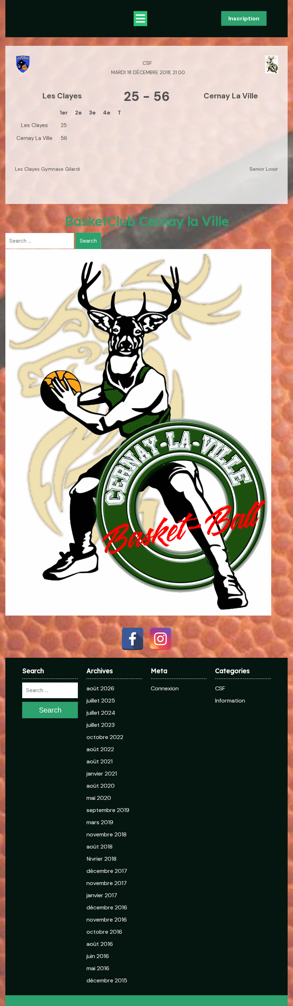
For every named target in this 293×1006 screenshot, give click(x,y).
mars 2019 (99, 822)
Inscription (243, 18)
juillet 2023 (100, 725)
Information (230, 700)
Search (88, 240)
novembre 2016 (106, 919)
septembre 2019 (107, 810)
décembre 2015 (106, 980)
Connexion (165, 688)
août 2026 (100, 688)
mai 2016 (97, 968)
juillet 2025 (100, 700)
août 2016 (99, 944)
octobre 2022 (104, 737)
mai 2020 (98, 798)
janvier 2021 (101, 773)
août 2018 (99, 846)
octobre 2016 (104, 931)
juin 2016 (97, 956)
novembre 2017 (106, 883)
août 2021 (99, 761)
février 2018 (101, 858)
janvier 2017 (101, 895)
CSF (220, 688)
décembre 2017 (106, 871)
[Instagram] (160, 638)
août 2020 (100, 785)
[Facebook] (132, 638)
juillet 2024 (100, 712)
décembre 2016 (106, 907)
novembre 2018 (106, 834)
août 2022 (100, 749)
